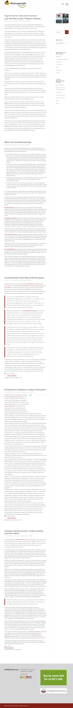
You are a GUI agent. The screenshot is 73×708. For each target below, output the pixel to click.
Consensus (59, 62)
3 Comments (18, 392)
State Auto (28, 289)
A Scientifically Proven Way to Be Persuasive (24, 278)
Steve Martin (7, 287)
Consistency (59, 64)
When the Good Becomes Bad (17, 142)
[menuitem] (62, 4)
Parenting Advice (60, 95)
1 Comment (15, 21)
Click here (12, 60)
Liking (10, 448)
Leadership (59, 92)
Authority (58, 56)
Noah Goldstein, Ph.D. (37, 286)
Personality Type (60, 98)
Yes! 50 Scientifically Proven (29, 284)
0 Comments (14, 144)
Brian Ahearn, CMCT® (25, 21)
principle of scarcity (30, 311)
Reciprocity (59, 70)
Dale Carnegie (59, 85)
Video (57, 103)
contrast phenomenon (30, 574)
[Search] (62, 4)
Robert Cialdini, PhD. (9, 406)
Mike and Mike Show (21, 539)
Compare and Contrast (62, 59)
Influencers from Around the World (60, 88)
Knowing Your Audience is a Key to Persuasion (25, 389)
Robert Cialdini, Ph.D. (25, 286)
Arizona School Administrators (14, 396)
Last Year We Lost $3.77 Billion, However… (23, 18)
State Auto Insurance (34, 631)
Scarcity (6, 453)
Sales (57, 100)
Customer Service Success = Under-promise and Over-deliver (23, 532)
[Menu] (66, 4)
